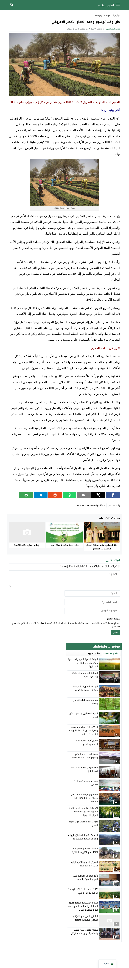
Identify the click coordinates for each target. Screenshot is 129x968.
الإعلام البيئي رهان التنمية (27, 545)
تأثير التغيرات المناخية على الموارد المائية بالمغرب (85, 877)
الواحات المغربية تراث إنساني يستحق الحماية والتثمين (84, 688)
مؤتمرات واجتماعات (101, 16)
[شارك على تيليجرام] (40, 495)
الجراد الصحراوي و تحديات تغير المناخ (83, 715)
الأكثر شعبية (94, 653)
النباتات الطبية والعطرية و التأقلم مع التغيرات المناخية (85, 850)
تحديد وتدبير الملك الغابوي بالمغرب (85, 702)
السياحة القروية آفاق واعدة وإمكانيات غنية (85, 675)
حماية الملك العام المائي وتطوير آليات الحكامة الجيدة (84, 756)
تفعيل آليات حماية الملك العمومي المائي (86, 742)
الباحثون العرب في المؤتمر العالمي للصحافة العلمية (85, 918)
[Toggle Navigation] (118, 5)
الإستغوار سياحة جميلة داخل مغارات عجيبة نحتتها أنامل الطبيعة (84, 798)
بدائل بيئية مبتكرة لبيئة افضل (64, 545)
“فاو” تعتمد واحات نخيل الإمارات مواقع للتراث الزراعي (83, 891)
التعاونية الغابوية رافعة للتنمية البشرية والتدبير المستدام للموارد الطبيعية (83, 811)
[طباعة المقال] (26, 495)
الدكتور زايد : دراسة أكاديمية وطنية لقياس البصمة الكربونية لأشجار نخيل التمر (83, 730)
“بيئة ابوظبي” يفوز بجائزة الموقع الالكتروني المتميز (101, 547)
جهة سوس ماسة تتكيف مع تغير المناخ (84, 769)
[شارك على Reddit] (55, 495)
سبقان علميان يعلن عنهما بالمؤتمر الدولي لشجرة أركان (84, 932)
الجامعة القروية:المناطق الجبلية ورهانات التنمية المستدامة (83, 837)
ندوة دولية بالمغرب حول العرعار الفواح (83, 823)
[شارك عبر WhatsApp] (69, 495)
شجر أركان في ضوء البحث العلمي (85, 783)
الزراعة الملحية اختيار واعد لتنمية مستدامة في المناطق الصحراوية (83, 663)
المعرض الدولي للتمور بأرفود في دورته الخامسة (84, 864)
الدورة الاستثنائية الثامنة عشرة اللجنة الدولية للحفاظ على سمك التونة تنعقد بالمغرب (83, 906)
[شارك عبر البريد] (84, 495)
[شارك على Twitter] (98, 495)
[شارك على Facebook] (113, 495)
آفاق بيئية (106, 5)
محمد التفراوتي (113, 29)
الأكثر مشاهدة (110, 654)
